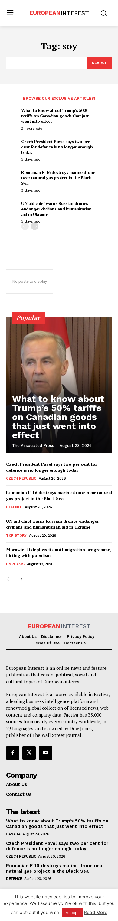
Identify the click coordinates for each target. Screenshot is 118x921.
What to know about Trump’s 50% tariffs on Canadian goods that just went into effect (55, 115)
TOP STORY (16, 535)
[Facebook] (12, 753)
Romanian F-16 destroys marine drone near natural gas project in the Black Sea (58, 177)
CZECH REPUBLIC (21, 478)
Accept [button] (72, 912)
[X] (29, 753)
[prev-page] (25, 226)
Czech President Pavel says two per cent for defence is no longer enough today (57, 146)
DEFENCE (14, 507)
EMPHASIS (15, 564)
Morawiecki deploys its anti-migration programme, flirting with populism (58, 552)
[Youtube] (45, 753)
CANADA (13, 834)
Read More (95, 912)
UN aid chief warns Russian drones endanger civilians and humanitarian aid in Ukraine (56, 208)
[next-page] (34, 226)
